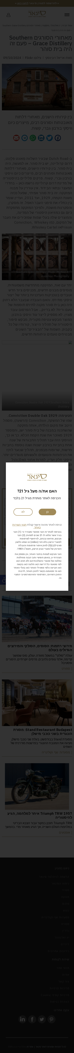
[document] (37, 526)
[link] (23, 512)
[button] (37, 526)
